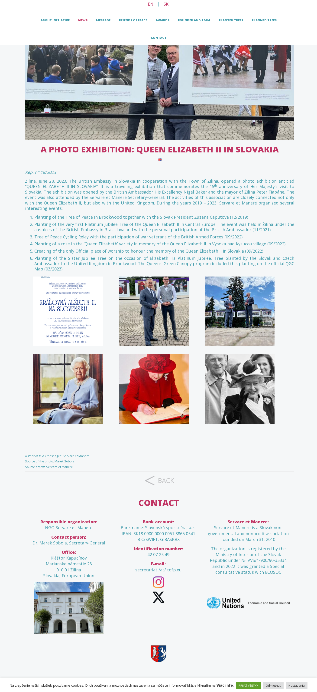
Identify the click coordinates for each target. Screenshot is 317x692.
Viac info (225, 685)
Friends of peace (133, 20)
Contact (158, 38)
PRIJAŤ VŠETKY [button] (248, 685)
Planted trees (231, 20)
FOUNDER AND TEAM (194, 20)
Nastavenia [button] (296, 685)
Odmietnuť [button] (273, 685)
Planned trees (264, 20)
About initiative (55, 20)
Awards (162, 20)
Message (103, 20)
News (82, 20)
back (166, 480)
